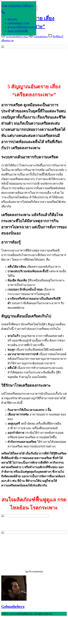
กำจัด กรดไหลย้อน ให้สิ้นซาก (17, 5)
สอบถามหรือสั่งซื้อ (18, 31)
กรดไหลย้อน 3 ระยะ (19, 23)
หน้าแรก (12, 19)
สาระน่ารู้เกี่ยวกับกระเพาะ (22, 27)
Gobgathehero (41, 36)
